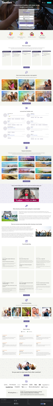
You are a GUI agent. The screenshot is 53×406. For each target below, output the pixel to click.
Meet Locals (26, 67)
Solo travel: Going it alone (24, 258)
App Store (23, 331)
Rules (28, 401)
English (5, 399)
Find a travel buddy (26, 103)
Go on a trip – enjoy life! (40, 258)
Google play (30, 331)
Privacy (28, 400)
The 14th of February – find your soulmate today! (8, 283)
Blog (27, 402)
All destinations (26, 181)
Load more (26, 321)
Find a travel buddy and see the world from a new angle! (26, 283)
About (28, 399)
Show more (26, 142)
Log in (26, 25)
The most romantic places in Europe (42, 282)
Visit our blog (26, 295)
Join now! (26, 375)
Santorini (37, 289)
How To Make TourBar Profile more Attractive (8, 259)
